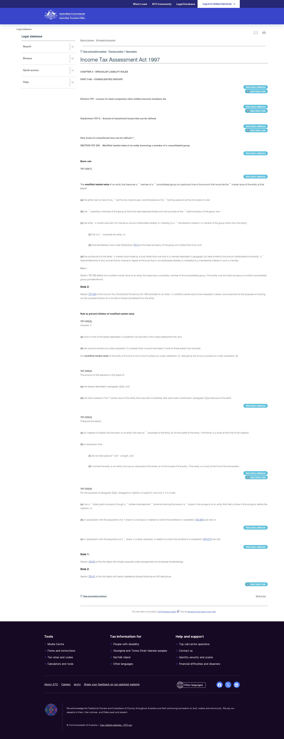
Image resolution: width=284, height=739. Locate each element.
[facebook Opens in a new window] (219, 685)
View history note (257, 91)
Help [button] (30, 84)
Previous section (116, 52)
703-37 (91, 576)
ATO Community (161, 4)
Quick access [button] (35, 72)
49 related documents (105, 40)
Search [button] (32, 49)
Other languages (193, 685)
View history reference (256, 87)
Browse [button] (32, 60)
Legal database (32, 36)
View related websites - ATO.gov (116, 725)
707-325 (92, 294)
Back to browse (87, 40)
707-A (136, 245)
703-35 (91, 562)
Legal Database (185, 4)
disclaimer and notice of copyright (202, 612)
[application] (48, 64)
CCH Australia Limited (168, 612)
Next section (131, 52)
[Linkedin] (237, 685)
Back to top (261, 596)
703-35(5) (199, 520)
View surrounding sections (95, 52)
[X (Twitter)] (228, 685)
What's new (140, 4)
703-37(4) (207, 539)
